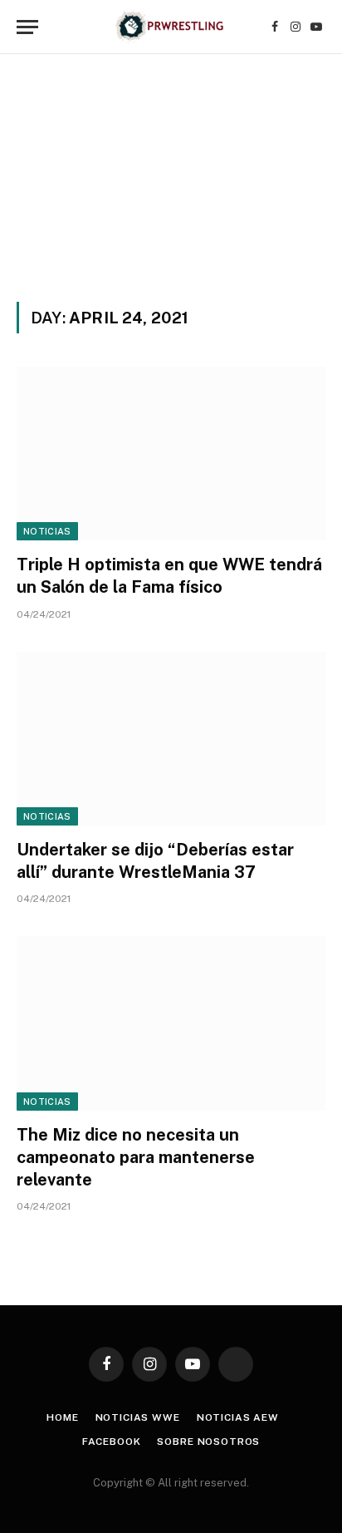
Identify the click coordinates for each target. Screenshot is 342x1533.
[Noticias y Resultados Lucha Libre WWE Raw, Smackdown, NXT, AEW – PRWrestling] (170, 27)
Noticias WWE (137, 1417)
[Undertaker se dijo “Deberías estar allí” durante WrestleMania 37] (171, 739)
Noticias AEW (238, 1417)
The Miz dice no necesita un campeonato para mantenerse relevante (136, 1157)
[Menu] (27, 27)
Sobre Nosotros (208, 1441)
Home (62, 1417)
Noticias (47, 531)
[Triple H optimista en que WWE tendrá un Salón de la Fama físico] (171, 453)
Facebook (111, 1441)
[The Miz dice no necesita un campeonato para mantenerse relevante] (171, 1023)
